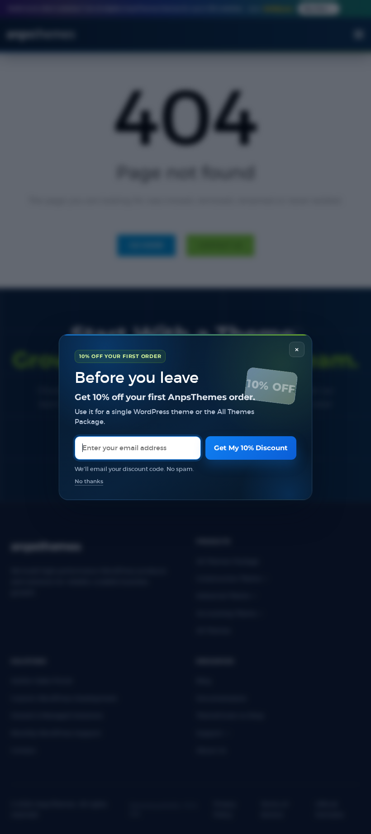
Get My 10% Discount (251, 447)
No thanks (89, 481)
